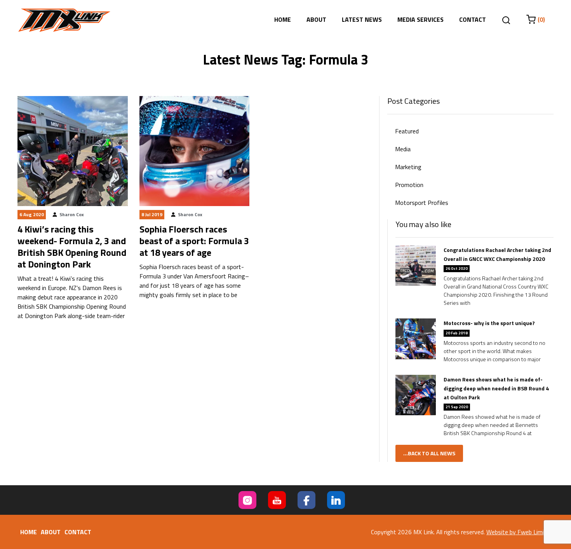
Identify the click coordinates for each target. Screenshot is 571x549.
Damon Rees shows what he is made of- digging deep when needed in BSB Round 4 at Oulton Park (496, 388)
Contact (472, 19)
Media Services (420, 19)
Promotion (409, 184)
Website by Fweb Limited (519, 532)
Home (282, 19)
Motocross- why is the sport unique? (489, 323)
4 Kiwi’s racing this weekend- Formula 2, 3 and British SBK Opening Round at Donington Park (71, 246)
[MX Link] (64, 20)
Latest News (362, 19)
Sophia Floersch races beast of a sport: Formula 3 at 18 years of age (194, 240)
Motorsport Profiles (421, 202)
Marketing (408, 166)
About (316, 19)
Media (403, 149)
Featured (407, 131)
